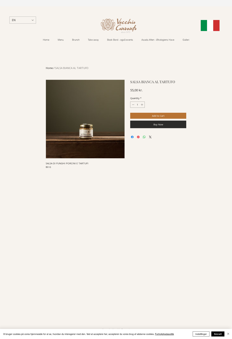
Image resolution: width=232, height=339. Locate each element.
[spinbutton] (137, 105)
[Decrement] (133, 105)
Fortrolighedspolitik (164, 334)
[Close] (228, 333)
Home (49, 68)
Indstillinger (201, 334)
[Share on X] (150, 137)
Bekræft (218, 334)
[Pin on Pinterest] (138, 137)
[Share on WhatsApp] (144, 137)
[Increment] (142, 105)
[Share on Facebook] (132, 137)
